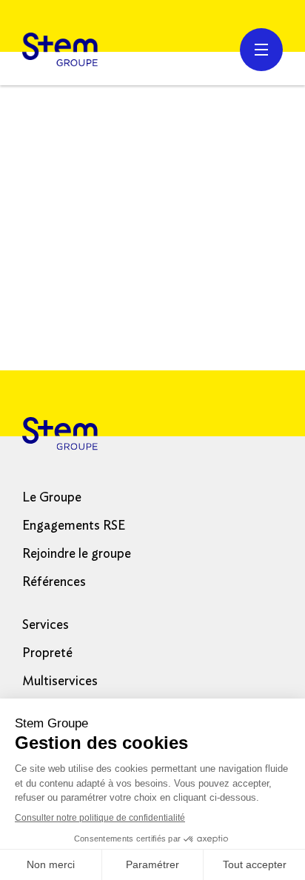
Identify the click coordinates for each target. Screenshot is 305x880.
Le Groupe (51, 497)
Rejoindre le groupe (76, 554)
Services (45, 625)
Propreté (47, 653)
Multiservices (60, 681)
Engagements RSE (73, 526)
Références (54, 582)
